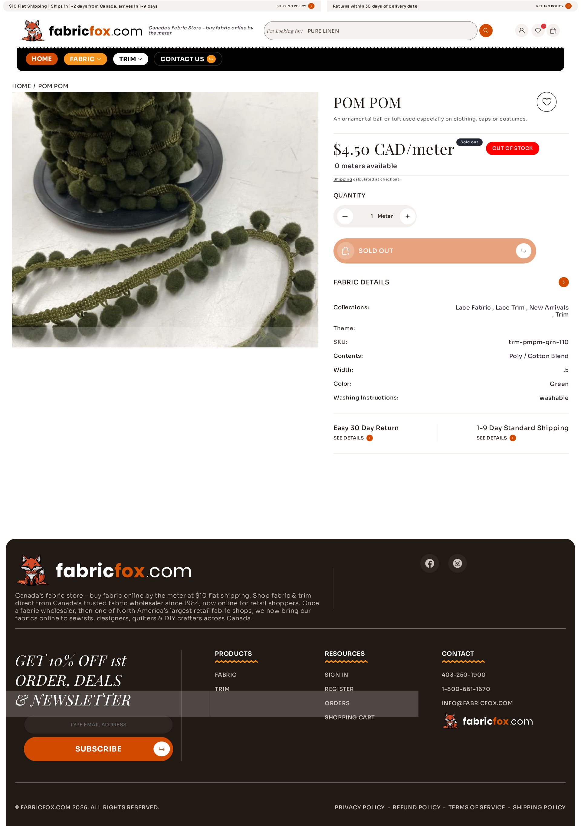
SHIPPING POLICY (292, 6)
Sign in (336, 675)
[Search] (486, 30)
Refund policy (416, 807)
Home (21, 86)
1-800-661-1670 (466, 689)
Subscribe (98, 749)
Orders (337, 703)
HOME (42, 59)
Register (339, 689)
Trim (222, 689)
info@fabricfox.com (477, 703)
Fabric (226, 675)
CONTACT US (182, 59)
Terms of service (476, 807)
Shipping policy (539, 807)
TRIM (127, 59)
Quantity (349, 195)
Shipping (342, 179)
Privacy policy (360, 807)
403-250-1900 (464, 675)
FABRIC (82, 59)
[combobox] (390, 31)
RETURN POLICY (550, 6)
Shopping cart (350, 717)
